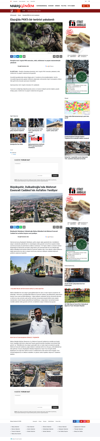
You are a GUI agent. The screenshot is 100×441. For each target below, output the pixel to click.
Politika (63, 5)
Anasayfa (14, 15)
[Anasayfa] (11, 1)
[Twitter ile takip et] (78, 421)
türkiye (14, 154)
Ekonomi (51, 5)
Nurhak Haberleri (31, 431)
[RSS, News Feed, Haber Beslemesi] (88, 421)
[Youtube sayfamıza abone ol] (81, 421)
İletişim (44, 421)
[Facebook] (11, 56)
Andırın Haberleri (31, 429)
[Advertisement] (36, 103)
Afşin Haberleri (30, 426)
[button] (54, 56)
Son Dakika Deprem (63, 431)
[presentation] (15, 11)
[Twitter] (14, 56)
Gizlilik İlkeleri (51, 421)
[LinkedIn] (17, 56)
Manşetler (15, 1)
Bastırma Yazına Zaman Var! (34, 10)
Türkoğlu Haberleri (78, 429)
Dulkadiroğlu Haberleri (48, 429)
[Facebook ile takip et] (74, 421)
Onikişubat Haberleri (63, 429)
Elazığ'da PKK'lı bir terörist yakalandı (31, 15)
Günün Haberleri (22, 1)
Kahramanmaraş (42, 5)
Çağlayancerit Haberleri (79, 426)
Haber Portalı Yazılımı (17, 439)
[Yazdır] (24, 56)
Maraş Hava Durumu (16, 433)
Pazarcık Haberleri (16, 431)
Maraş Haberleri (15, 426)
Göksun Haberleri (63, 426)
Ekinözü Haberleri (16, 429)
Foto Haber (71, 5)
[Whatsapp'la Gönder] (20, 56)
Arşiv (28, 1)
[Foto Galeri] (89, 1)
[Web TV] (86, 1)
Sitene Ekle (33, 1)
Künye (40, 421)
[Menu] (84, 6)
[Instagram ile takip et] (84, 421)
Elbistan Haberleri (47, 426)
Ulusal (19, 15)
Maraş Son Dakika (78, 431)
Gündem (57, 5)
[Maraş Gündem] (22, 6)
